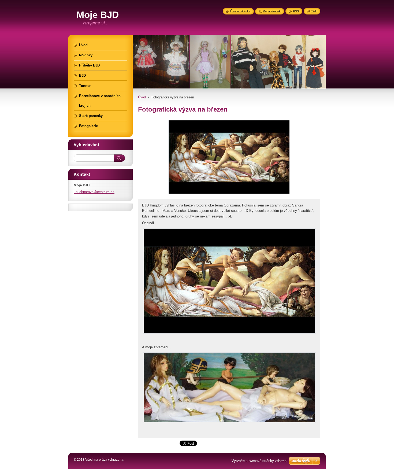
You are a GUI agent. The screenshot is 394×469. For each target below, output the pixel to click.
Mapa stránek (272, 11)
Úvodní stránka (240, 11)
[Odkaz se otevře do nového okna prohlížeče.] (229, 194)
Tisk (314, 11)
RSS (296, 11)
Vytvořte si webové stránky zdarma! (260, 461)
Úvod (142, 97)
